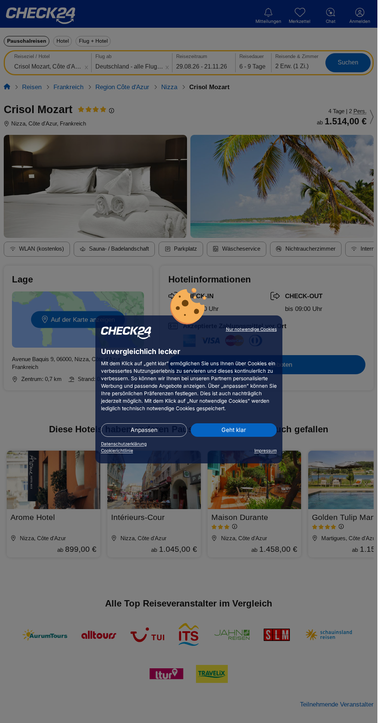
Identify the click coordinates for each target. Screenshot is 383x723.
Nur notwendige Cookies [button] (251, 329)
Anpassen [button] (144, 429)
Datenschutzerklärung (124, 444)
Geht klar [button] (233, 429)
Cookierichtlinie (117, 450)
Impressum (265, 450)
